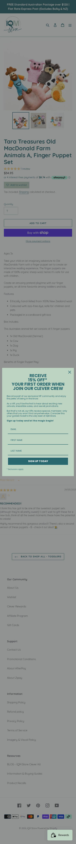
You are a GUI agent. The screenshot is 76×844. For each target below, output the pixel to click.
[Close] (69, 372)
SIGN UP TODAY (38, 461)
